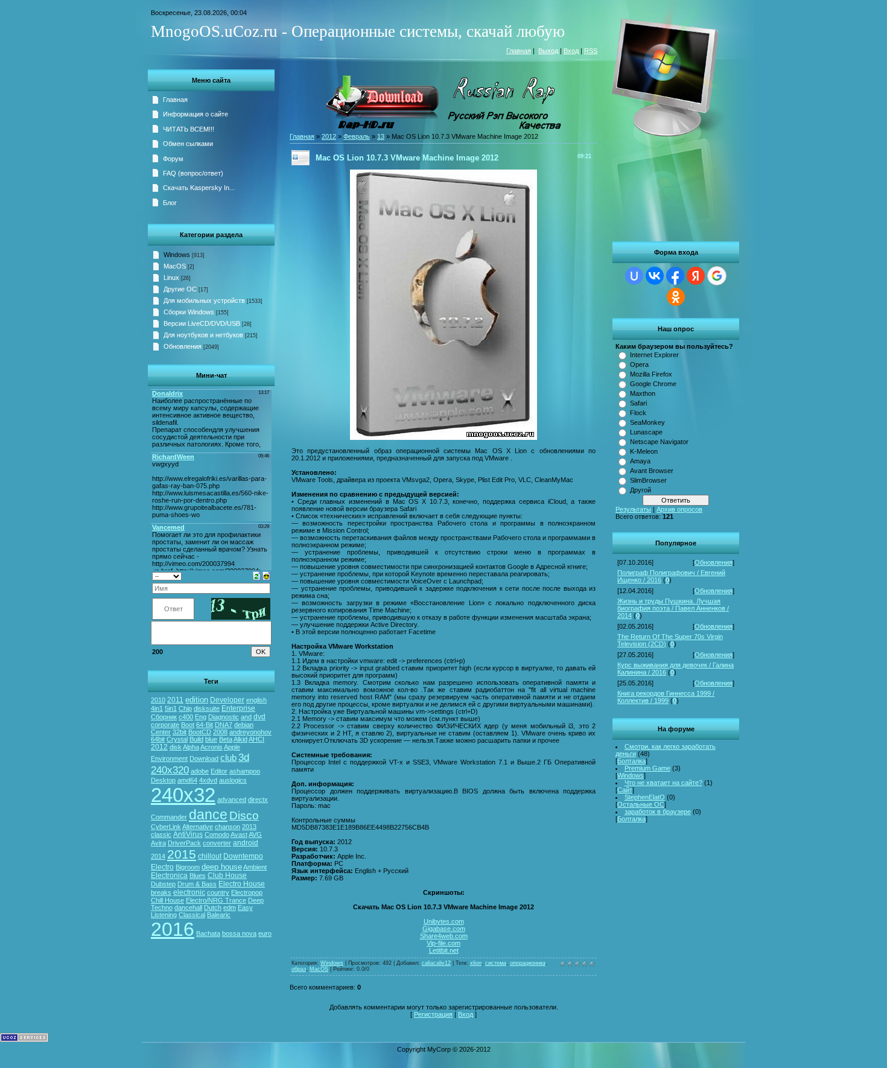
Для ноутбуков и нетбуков (203, 335)
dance (208, 814)
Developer (227, 700)
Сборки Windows (189, 312)
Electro (162, 867)
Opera (639, 364)
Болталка (631, 760)
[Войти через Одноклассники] (676, 297)
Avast (238, 834)
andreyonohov (250, 732)
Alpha (191, 747)
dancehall (188, 907)
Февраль (356, 136)
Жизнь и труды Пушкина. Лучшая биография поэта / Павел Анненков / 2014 (673, 608)
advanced (231, 799)
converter (217, 843)
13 (380, 136)
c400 (186, 716)
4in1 (157, 708)
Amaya (640, 461)
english (256, 700)
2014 (158, 856)
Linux (171, 277)
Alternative (197, 826)
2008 (220, 732)
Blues (197, 875)
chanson (227, 826)
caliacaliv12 (436, 963)
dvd (259, 717)
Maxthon (642, 393)
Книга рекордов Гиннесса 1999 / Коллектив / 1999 (665, 697)
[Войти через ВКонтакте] (655, 276)
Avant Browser (651, 470)
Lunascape (646, 432)
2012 (159, 747)
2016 (172, 929)
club (228, 758)
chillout (209, 856)
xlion (476, 963)
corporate (165, 724)
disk (176, 747)
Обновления (714, 562)
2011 (175, 700)
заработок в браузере (658, 811)
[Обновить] (257, 575)
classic (161, 834)
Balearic (218, 914)
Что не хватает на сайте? (663, 782)
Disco (244, 815)
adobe (200, 771)
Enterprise (238, 708)
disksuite (207, 708)
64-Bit (204, 724)
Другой (640, 490)
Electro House (241, 884)
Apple (232, 747)
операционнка (527, 963)
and (246, 716)
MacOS (175, 266)
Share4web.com (444, 935)
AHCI (256, 739)
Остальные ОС (640, 804)
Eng (200, 716)
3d (243, 757)
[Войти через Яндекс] (696, 276)
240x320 (170, 770)
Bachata (208, 933)
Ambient (255, 867)
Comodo (217, 834)
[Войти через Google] (716, 275)
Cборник (164, 716)
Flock (638, 412)
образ (298, 969)
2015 (181, 854)
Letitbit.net (444, 950)
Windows (630, 775)
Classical (192, 914)
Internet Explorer (654, 354)
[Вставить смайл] (266, 575)
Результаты (633, 509)
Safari (638, 403)
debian (243, 724)
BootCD (199, 732)
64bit (158, 739)
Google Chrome (653, 383)
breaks (161, 892)
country (218, 892)
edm (229, 907)
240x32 (183, 795)
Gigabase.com (443, 928)
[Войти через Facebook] (675, 276)
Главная (518, 50)
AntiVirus (188, 834)
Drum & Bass (197, 884)
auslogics (233, 780)
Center (161, 732)
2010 (158, 700)
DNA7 (223, 724)
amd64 (187, 780)
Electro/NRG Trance (216, 900)
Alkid (240, 739)
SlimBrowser (648, 480)
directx (258, 799)
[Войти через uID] (634, 276)
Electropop (246, 892)
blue (211, 739)
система (495, 963)
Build (196, 739)
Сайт (624, 789)
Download (203, 758)
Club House (227, 875)
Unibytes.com (444, 921)
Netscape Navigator (659, 441)
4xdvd (208, 780)
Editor (219, 771)
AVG (255, 834)
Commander (169, 817)
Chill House (167, 900)
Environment (169, 758)
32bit (179, 732)
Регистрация (433, 1014)
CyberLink (166, 826)
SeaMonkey (647, 422)
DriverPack (184, 843)
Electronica (169, 875)
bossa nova (239, 933)
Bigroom (188, 867)
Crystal (177, 739)
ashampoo (244, 771)
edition (196, 699)
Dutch (212, 907)
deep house (222, 866)
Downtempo (243, 856)
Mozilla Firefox (651, 374)
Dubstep (163, 884)
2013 (249, 826)
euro (265, 933)
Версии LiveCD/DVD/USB (202, 323)
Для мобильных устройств (204, 300)
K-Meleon (644, 451)
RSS (590, 50)
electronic (189, 892)
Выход (548, 50)
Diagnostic (223, 716)
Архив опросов (679, 509)
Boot (187, 724)
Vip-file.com (443, 943)
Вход (571, 50)
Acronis (211, 747)
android (245, 843)
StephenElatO (645, 797)
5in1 (171, 708)
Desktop (163, 780)
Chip (185, 708)
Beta (225, 739)
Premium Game (647, 768)
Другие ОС (180, 289)
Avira (158, 843)
